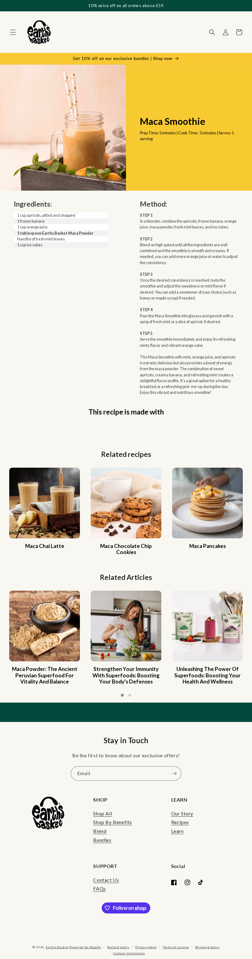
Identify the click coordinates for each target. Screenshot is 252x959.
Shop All (102, 813)
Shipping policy (207, 947)
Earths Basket (57, 947)
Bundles (102, 840)
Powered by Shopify (85, 947)
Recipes (180, 822)
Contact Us (106, 880)
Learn (177, 831)
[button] (13, 32)
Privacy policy (146, 947)
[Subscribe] (174, 773)
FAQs (99, 888)
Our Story (182, 813)
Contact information (129, 953)
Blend (99, 831)
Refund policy (118, 947)
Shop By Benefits (112, 822)
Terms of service (176, 947)
